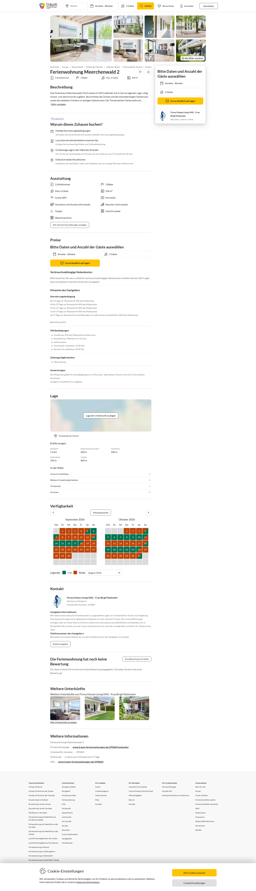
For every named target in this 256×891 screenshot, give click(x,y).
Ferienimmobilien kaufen (205, 800)
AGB (197, 808)
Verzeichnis (200, 826)
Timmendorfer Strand (132, 67)
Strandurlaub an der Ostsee (40, 804)
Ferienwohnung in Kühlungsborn (42, 851)
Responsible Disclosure (204, 821)
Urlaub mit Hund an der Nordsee (42, 795)
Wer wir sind (200, 787)
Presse (198, 791)
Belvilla (198, 830)
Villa (63, 804)
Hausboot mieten (69, 787)
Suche (97, 787)
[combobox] (88, 572)
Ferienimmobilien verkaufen (206, 804)
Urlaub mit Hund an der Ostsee (41, 791)
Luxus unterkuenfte (70, 834)
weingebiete (67, 838)
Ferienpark (66, 808)
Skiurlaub (66, 830)
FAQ (97, 800)
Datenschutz (200, 813)
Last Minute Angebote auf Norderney (43, 843)
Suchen (148, 6)
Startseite (54, 67)
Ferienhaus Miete (69, 795)
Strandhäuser (67, 843)
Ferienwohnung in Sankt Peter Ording (44, 860)
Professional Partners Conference (175, 795)
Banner (132, 800)
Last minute (66, 817)
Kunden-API (167, 791)
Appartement (67, 813)
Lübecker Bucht (113, 67)
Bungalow (66, 791)
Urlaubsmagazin (101, 791)
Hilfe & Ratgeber (135, 795)
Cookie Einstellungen (194, 883)
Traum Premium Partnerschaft (141, 791)
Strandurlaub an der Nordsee (40, 808)
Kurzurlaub (66, 821)
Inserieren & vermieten (138, 787)
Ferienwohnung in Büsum (39, 847)
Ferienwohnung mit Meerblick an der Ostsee (43, 832)
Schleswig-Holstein (94, 67)
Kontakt (98, 804)
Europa (65, 67)
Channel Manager (169, 787)
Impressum (199, 817)
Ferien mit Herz (201, 795)
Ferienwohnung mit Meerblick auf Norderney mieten (42, 818)
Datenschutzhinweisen (88, 882)
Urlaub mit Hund (35, 787)
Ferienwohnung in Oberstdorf (41, 856)
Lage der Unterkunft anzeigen (101, 415)
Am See (65, 826)
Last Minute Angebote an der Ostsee (43, 838)
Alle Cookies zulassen (194, 872)
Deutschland (77, 67)
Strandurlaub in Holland (38, 800)
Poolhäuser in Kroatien (38, 813)
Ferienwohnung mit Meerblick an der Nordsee (43, 825)
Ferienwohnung (68, 800)
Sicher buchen (101, 795)
